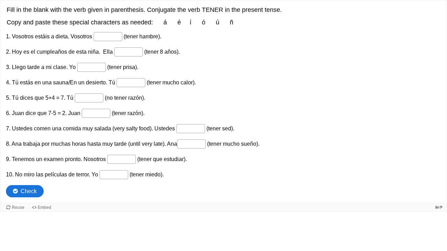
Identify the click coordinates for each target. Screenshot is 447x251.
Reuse (18, 207)
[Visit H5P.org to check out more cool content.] (439, 207)
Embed (44, 207)
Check (29, 191)
